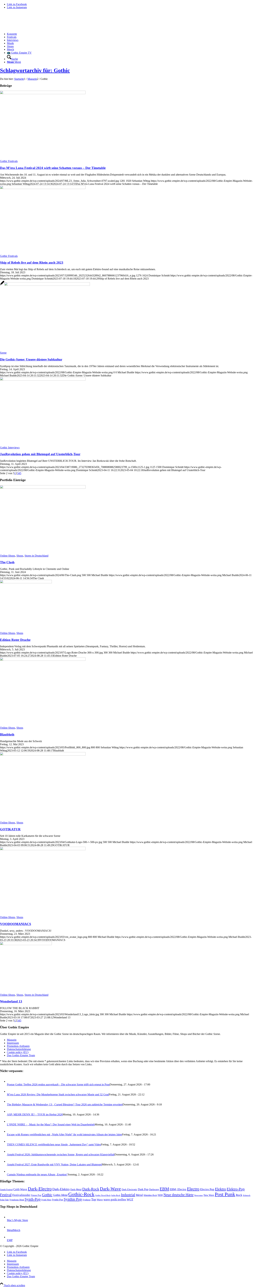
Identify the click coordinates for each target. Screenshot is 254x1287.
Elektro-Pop (236, 1189)
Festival (6, 1195)
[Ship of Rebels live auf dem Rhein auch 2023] (43, 188)
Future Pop (36, 1195)
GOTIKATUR (10, 829)
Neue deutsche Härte (178, 1195)
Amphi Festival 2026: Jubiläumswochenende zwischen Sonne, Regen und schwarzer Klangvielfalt (60, 1154)
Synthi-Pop (57, 1199)
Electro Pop (207, 1189)
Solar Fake (4, 1200)
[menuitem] (130, 34)
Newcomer (198, 1195)
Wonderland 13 (11, 1001)
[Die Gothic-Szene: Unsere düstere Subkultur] (45, 284)
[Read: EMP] (10, 1237)
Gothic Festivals (9, 161)
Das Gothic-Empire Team (21, 1055)
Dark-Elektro (61, 1189)
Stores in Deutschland (36, 555)
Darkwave (154, 1189)
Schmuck (246, 1195)
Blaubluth (7, 734)
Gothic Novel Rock (103, 1195)
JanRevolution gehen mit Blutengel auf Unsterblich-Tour (40, 454)
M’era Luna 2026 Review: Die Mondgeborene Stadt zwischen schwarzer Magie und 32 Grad (58, 1094)
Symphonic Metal (17, 1200)
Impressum (13, 1042)
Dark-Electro (40, 1188)
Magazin (11, 1039)
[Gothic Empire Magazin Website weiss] (26, 28)
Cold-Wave (20, 1189)
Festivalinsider (21, 1195)
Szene (3, 352)
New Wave (209, 1195)
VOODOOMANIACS (15, 924)
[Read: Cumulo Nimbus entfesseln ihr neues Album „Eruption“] (10, 1171)
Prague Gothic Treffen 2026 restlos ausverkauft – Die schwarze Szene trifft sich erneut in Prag (58, 1084)
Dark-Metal (76, 1189)
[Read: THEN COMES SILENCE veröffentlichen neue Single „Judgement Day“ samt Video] (10, 1141)
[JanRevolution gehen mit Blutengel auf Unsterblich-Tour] (43, 379)
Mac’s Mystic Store (17, 1220)
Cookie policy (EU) (18, 1052)
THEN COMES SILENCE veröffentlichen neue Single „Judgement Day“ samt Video (54, 1144)
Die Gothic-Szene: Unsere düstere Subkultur (31, 359)
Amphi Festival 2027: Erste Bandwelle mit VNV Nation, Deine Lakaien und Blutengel (54, 1164)
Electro (193, 1188)
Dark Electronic (129, 1189)
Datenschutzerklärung (19, 1049)
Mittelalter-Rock (150, 1195)
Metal (139, 1195)
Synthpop (87, 1200)
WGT (130, 1199)
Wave (100, 1199)
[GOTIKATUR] (43, 754)
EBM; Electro (178, 1189)
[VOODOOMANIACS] (43, 849)
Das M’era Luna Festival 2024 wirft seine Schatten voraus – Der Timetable (53, 168)
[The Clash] (43, 487)
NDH (160, 1195)
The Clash (7, 562)
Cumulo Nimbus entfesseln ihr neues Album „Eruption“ (37, 1174)
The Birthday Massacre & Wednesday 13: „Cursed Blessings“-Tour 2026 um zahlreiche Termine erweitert (65, 1104)
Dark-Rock (90, 1189)
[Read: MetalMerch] (10, 1227)
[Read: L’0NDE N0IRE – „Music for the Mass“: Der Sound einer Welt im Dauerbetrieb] (10, 1121)
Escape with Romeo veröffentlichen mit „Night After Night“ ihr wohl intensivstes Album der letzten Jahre (64, 1134)
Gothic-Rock (81, 1194)
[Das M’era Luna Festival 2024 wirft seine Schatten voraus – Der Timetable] (43, 93)
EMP (10, 1240)
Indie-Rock (115, 1195)
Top (93, 1199)
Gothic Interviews (10, 447)
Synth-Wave (46, 1200)
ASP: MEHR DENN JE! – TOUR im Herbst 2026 (35, 1114)
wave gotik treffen (115, 1199)
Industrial (128, 1195)
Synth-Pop (33, 1199)
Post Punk (225, 1194)
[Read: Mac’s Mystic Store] (10, 1217)
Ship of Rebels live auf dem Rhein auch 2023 (31, 262)
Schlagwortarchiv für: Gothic (35, 70)
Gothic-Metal (60, 1195)
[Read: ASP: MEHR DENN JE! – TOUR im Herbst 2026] (10, 1111)
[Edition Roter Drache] (26, 582)
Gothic (47, 1195)
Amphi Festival (6, 1189)
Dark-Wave (110, 1188)
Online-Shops (7, 555)
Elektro (220, 1189)
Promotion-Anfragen (18, 1046)
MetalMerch (13, 1230)
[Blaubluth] (43, 659)
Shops (19, 555)
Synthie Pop (73, 1199)
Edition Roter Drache (15, 640)
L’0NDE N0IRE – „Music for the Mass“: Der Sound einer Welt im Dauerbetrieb (51, 1124)
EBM (164, 1188)
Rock (239, 1195)
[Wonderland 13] (26, 944)
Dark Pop (143, 1189)
